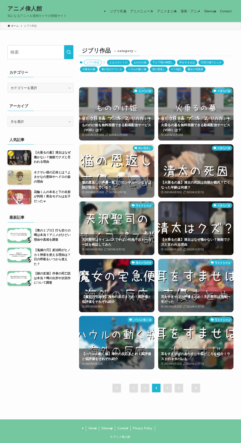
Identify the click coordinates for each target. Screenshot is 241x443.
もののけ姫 (140, 62)
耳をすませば (187, 62)
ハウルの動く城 (137, 69)
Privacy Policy (143, 428)
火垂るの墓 (88, 69)
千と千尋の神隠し (163, 62)
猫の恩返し (158, 69)
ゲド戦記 (176, 69)
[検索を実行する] (68, 52)
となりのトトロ (118, 62)
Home (92, 428)
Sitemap (106, 428)
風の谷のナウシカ (111, 69)
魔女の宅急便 (195, 69)
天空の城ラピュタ (211, 62)
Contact (122, 428)
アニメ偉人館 (25, 8)
